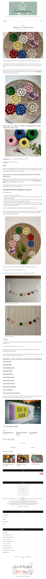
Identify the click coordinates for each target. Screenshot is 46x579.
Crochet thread (6, 158)
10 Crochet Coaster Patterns (7, 548)
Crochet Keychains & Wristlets (9, 367)
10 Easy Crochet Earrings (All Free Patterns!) (11, 392)
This (3, 178)
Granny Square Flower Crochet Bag (8, 550)
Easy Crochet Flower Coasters (8, 432)
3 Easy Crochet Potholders (8, 373)
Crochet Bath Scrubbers (7, 370)
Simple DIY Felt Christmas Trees (8, 541)
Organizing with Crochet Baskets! (9, 386)
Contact (22, 556)
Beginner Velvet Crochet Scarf (8, 380)
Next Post (33, 447)
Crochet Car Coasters (7, 361)
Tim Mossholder (10, 426)
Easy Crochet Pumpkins (6, 543)
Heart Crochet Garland (7, 364)
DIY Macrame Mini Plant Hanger (8, 537)
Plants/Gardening (6, 521)
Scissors (4, 165)
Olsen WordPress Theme (20, 576)
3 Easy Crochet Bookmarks (7, 545)
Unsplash (16, 426)
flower (9, 439)
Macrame (4, 519)
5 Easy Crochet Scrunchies (7, 539)
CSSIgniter (28, 576)
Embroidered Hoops (6, 552)
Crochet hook (5, 162)
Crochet (23, 25)
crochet (4, 439)
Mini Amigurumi (5, 532)
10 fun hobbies (38, 71)
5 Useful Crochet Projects (8, 389)
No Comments (26, 29)
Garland (12, 439)
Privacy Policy (16, 556)
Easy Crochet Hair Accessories (9, 383)
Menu (5, 21)
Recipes (4, 523)
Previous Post (13, 447)
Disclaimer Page (28, 556)
